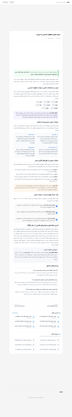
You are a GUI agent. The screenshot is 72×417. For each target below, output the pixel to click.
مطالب (12, 2)
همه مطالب (15, 313)
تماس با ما (5, 2)
